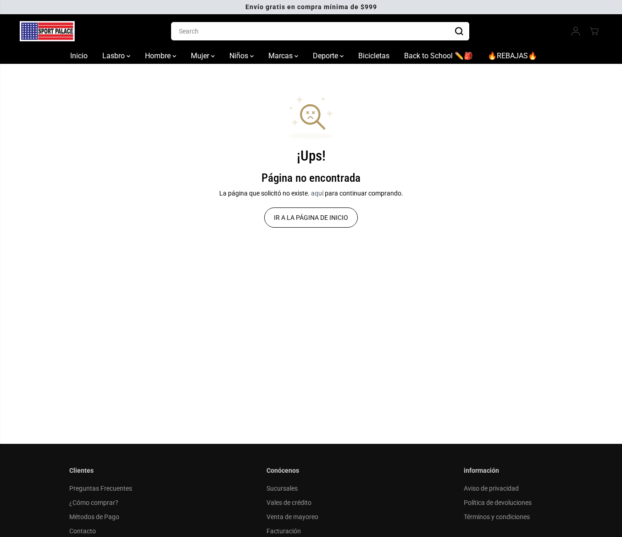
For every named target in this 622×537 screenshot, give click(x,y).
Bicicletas (373, 55)
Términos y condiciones (497, 516)
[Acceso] (575, 31)
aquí (317, 193)
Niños (239, 55)
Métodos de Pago (94, 516)
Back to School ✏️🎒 (438, 55)
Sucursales (282, 488)
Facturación (284, 531)
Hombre (158, 55)
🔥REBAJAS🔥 (512, 55)
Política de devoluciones (498, 502)
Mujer (201, 55)
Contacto (82, 531)
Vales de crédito (289, 502)
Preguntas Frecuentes (100, 488)
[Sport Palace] (47, 31)
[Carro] (594, 31)
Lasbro (114, 55)
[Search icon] (459, 31)
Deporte (326, 55)
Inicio (79, 55)
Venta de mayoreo (292, 516)
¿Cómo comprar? (93, 502)
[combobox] (320, 31)
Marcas (281, 55)
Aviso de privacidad (491, 488)
